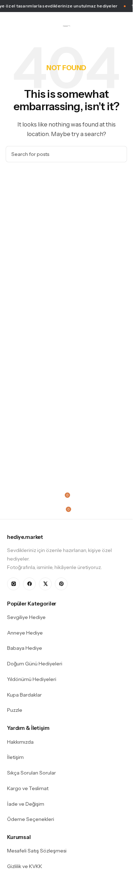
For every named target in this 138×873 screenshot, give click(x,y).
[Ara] (119, 154)
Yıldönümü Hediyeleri (31, 679)
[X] (45, 584)
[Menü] (66, 484)
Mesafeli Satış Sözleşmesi (37, 850)
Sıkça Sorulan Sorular (31, 773)
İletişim (15, 757)
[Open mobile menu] (8, 26)
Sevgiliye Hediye (26, 617)
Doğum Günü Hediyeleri (34, 663)
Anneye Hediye (25, 633)
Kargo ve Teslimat (27, 788)
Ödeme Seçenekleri (30, 819)
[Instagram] (13, 584)
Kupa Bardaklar (24, 695)
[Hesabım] (124, 26)
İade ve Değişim (25, 804)
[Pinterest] (61, 584)
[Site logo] (66, 25)
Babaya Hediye (24, 648)
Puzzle (14, 710)
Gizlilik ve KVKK (24, 866)
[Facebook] (29, 584)
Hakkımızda (20, 742)
